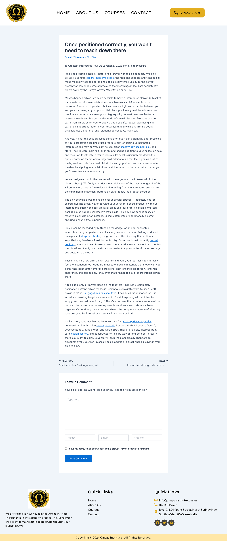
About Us (87, 12)
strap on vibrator (90, 236)
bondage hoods (106, 325)
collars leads (93, 77)
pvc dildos (108, 77)
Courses (115, 12)
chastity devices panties (134, 146)
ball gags (88, 293)
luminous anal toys (105, 293)
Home (63, 12)
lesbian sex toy (79, 333)
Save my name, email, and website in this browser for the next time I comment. (109, 448)
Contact (141, 12)
